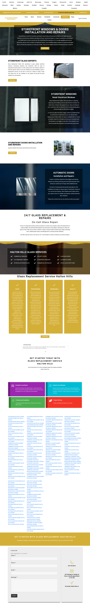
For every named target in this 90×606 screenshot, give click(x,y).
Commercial (56, 17)
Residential (47, 17)
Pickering (46, 2)
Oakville (86, 2)
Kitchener (85, 5)
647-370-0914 (72, 565)
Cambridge (77, 5)
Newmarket (5, 5)
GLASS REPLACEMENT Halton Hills (11, 18)
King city (42, 5)
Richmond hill (63, 2)
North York (29, 2)
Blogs (72, 17)
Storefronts (65, 17)
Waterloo (15, 8)
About (32, 17)
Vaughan (54, 2)
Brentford (69, 5)
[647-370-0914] (71, 562)
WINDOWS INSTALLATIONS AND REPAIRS (12, 12)
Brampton (78, 2)
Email (13, 570)
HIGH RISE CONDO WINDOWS (32, 12)
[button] (22, 346)
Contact (49, 20)
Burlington (26, 5)
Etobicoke (11, 2)
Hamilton (19, 5)
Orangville (44, 8)
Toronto (4, 2)
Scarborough (20, 2)
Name (13, 555)
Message (14, 577)
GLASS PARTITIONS (48, 12)
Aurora (71, 2)
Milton (12, 5)
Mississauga (38, 2)
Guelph (62, 5)
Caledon (56, 5)
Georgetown (74, 8)
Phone (13, 562)
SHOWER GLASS (83, 12)
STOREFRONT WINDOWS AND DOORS (66, 12)
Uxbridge (49, 5)
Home (26, 17)
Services (39, 17)
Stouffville (34, 5)
